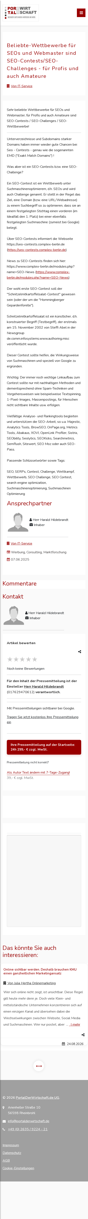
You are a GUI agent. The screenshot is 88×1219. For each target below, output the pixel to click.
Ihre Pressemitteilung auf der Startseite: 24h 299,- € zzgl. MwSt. (43, 747)
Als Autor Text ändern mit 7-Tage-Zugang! (38, 772)
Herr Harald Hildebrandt (44, 686)
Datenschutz (12, 1153)
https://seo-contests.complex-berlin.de (37, 250)
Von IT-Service (21, 86)
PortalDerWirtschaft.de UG (37, 1097)
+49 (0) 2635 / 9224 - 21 (28, 1129)
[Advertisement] (44, 881)
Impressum (11, 1145)
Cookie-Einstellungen (18, 1168)
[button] (44, 1035)
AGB (6, 1160)
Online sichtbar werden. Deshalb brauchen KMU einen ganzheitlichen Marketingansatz (40, 971)
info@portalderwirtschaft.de (28, 1121)
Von (31, 983)
